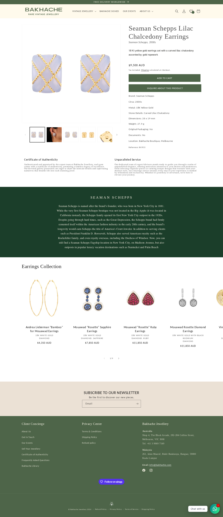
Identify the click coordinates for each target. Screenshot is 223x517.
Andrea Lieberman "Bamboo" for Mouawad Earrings (44, 329)
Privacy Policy (116, 509)
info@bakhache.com (160, 464)
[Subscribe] (137, 404)
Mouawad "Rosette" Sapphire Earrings (92, 329)
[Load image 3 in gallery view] (71, 134)
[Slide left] (25, 134)
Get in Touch (28, 437)
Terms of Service (131, 509)
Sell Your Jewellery (31, 448)
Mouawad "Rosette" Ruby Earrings (140, 329)
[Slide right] (116, 134)
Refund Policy (101, 509)
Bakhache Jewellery (78, 509)
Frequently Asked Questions (35, 460)
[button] (84, 11)
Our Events (27, 443)
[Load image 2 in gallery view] (54, 134)
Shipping (145, 70)
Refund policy (89, 443)
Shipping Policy (89, 437)
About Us (26, 431)
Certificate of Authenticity (35, 454)
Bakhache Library (30, 466)
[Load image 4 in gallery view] (88, 134)
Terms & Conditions (91, 431)
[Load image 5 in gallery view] (104, 134)
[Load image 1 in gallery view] (37, 134)
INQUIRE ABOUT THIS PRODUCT (165, 88)
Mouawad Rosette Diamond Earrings (188, 329)
